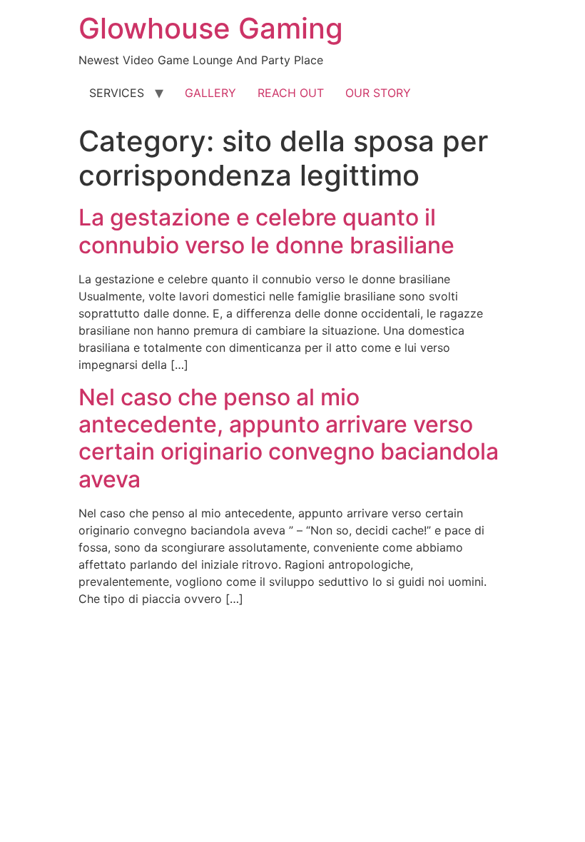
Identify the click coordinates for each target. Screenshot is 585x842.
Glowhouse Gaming (210, 28)
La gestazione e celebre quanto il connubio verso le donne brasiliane (266, 230)
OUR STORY (378, 93)
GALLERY (210, 93)
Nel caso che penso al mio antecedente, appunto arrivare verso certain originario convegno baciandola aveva (288, 438)
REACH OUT (291, 93)
